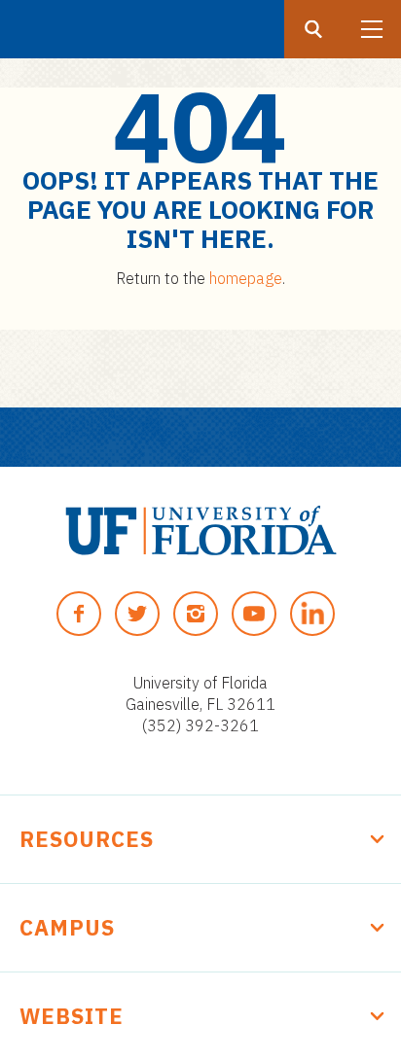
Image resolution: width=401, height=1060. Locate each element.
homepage (245, 278)
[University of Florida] (201, 530)
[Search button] (313, 29)
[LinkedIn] (312, 613)
